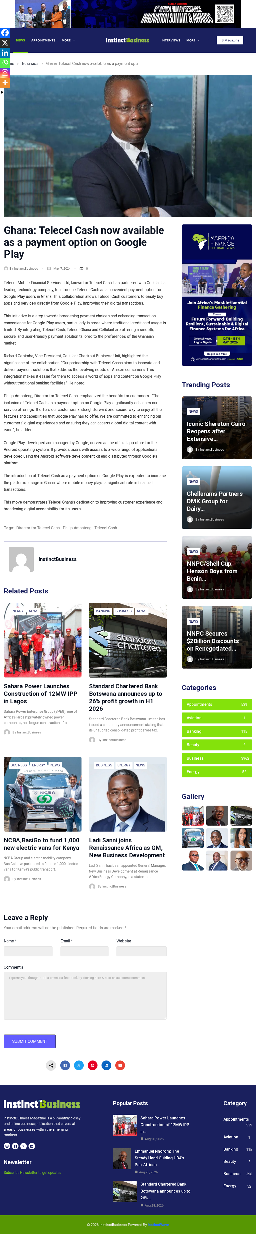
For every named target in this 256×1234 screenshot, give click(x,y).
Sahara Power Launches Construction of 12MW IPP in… (164, 1125)
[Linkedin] (5, 53)
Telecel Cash (105, 528)
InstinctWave (158, 1225)
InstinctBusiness (26, 268)
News (20, 40)
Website (123, 941)
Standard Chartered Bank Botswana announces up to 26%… (165, 1191)
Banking (103, 611)
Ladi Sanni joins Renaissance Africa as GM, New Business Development (127, 848)
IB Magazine (230, 40)
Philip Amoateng (77, 528)
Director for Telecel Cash (38, 528)
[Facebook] (5, 33)
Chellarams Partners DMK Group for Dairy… (215, 501)
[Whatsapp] (5, 63)
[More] (5, 83)
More (66, 40)
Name (10, 941)
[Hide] (2, 92)
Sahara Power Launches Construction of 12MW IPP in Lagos (41, 694)
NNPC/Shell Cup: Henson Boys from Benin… (212, 571)
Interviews (171, 40)
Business (30, 63)
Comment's (13, 967)
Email (66, 941)
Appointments (43, 40)
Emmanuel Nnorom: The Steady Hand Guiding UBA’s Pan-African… (159, 1158)
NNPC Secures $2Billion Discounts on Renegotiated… (213, 641)
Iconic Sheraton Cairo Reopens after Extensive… (216, 431)
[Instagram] (5, 73)
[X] (5, 43)
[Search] (210, 40)
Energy (17, 611)
